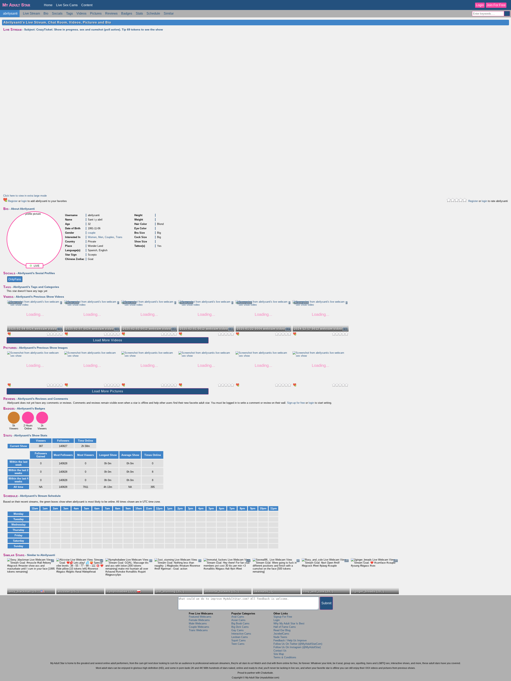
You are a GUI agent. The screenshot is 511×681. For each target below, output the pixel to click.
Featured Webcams (200, 616)
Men (100, 237)
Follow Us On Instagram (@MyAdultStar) (297, 647)
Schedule (153, 13)
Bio (46, 13)
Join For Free (496, 5)
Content (86, 5)
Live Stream (31, 13)
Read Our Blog (281, 630)
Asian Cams (238, 620)
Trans (119, 237)
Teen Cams (238, 643)
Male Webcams (198, 623)
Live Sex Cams (67, 5)
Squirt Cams (238, 640)
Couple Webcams (199, 626)
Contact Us (279, 650)
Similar (169, 13)
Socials (57, 13)
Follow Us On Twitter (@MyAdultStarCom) (297, 643)
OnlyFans (14, 279)
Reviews (111, 13)
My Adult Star (16, 4)
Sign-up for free (296, 402)
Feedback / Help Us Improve (290, 640)
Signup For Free (282, 616)
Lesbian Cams (239, 637)
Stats (139, 13)
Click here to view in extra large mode (25, 195)
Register (13, 201)
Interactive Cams (241, 633)
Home (48, 5)
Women (92, 237)
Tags (69, 13)
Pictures (96, 13)
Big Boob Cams (240, 623)
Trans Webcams (198, 630)
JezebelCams (281, 633)
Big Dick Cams (240, 626)
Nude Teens (280, 637)
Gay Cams (237, 630)
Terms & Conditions (284, 657)
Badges (126, 13)
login (24, 201)
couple (91, 232)
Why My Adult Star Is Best (288, 623)
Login (480, 5)
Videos (81, 13)
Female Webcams (199, 620)
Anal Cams (237, 616)
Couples (109, 237)
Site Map (278, 653)
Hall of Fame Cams (284, 626)
